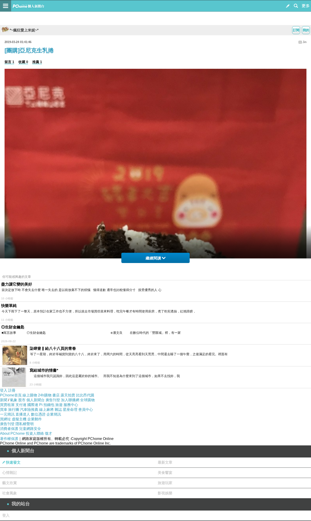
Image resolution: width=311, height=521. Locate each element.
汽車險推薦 (29, 409)
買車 (3, 409)
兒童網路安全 (30, 429)
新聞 (3, 400)
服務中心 (71, 405)
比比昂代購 (85, 395)
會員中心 (85, 409)
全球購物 (87, 400)
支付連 (20, 405)
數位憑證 (38, 414)
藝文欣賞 (9, 483)
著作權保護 (9, 439)
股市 (21, 400)
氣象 (13, 400)
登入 (3, 390)
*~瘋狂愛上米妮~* (24, 30)
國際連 (32, 405)
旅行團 (13, 409)
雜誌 (58, 409)
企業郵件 (34, 419)
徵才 (48, 433)
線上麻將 (46, 409)
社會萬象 (9, 493)
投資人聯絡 (35, 433)
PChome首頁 (11, 395)
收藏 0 (23, 62)
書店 (56, 395)
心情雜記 (9, 473)
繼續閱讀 (153, 258)
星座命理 (70, 409)
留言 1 (9, 62)
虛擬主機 (19, 419)
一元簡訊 (7, 414)
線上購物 (30, 395)
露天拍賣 (68, 395)
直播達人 (22, 414)
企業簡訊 (53, 414)
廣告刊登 (53, 400)
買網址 (5, 419)
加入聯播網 (70, 400)
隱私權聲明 (24, 424)
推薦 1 (37, 62)
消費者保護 (9, 429)
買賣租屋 (7, 405)
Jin (304, 42)
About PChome (12, 433)
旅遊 (59, 405)
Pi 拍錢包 (46, 405)
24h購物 (44, 395)
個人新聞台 (35, 400)
